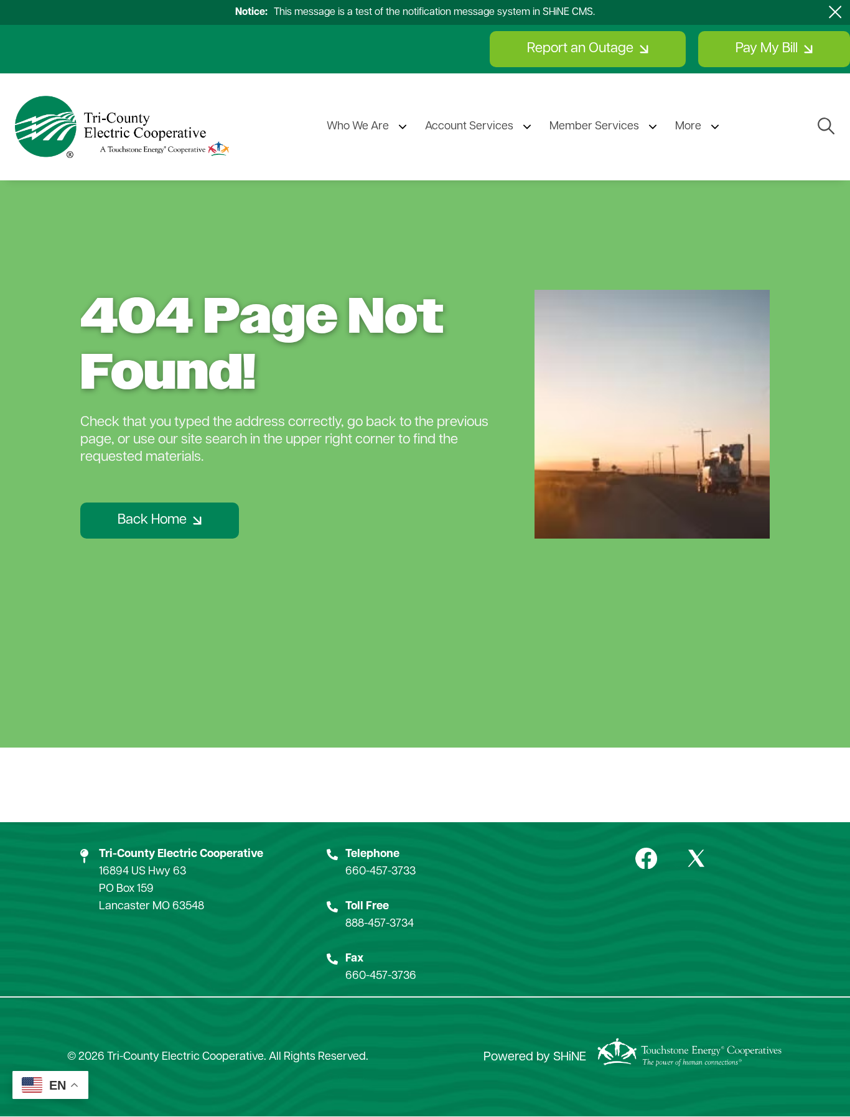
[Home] (122, 127)
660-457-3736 (380, 976)
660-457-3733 (380, 872)
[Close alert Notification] (835, 12)
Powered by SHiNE (534, 1057)
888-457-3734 (379, 924)
